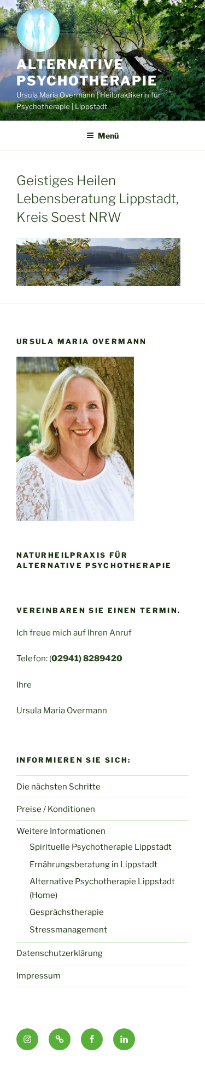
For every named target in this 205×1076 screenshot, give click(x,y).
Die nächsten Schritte (58, 787)
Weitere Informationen (61, 831)
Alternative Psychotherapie (86, 72)
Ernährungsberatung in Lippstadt (93, 864)
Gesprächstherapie (67, 912)
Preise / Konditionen (55, 809)
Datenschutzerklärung (59, 953)
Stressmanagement (68, 930)
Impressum (38, 976)
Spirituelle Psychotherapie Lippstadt (101, 847)
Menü (108, 135)
